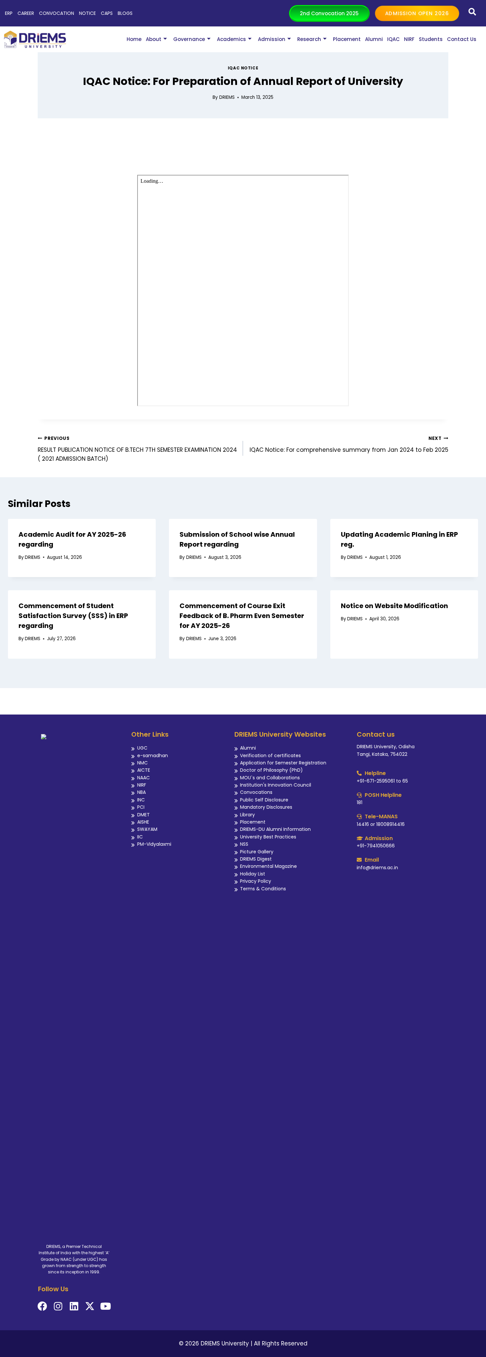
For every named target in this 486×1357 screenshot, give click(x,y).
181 (359, 802)
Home (134, 39)
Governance (189, 39)
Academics (231, 39)
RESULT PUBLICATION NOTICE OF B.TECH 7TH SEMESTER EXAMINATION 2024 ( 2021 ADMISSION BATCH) (137, 449)
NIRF (409, 39)
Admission (271, 39)
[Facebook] (42, 1306)
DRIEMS (227, 97)
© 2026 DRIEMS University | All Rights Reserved (243, 1343)
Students (431, 39)
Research (309, 39)
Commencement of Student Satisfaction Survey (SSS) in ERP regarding (73, 615)
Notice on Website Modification (394, 605)
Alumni (374, 39)
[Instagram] (58, 1306)
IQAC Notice (243, 68)
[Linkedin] (73, 1306)
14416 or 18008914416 (381, 824)
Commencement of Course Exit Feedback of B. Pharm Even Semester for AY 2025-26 (242, 615)
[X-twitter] (89, 1306)
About (153, 39)
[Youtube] (105, 1306)
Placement (347, 39)
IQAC (393, 39)
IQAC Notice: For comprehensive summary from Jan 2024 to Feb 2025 (349, 444)
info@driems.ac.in (377, 867)
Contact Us (461, 39)
